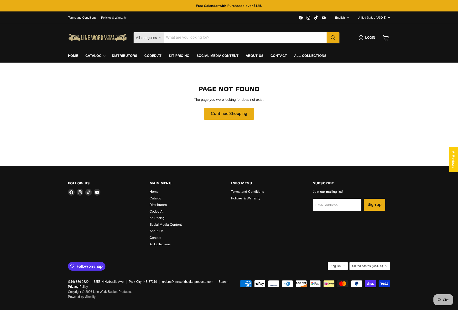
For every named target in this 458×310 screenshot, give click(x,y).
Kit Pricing (179, 56)
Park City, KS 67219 (143, 281)
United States (372, 17)
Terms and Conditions (82, 17)
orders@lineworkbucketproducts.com (187, 281)
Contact (279, 56)
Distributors (124, 56)
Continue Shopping (229, 113)
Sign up (374, 204)
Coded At (152, 56)
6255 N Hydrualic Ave (109, 281)
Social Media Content (218, 56)
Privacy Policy (78, 287)
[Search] (333, 37)
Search (223, 281)
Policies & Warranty (113, 17)
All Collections (310, 56)
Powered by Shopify (82, 297)
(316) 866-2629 (78, 281)
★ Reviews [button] (454, 159)
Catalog (94, 56)
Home (73, 56)
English (340, 17)
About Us (254, 56)
